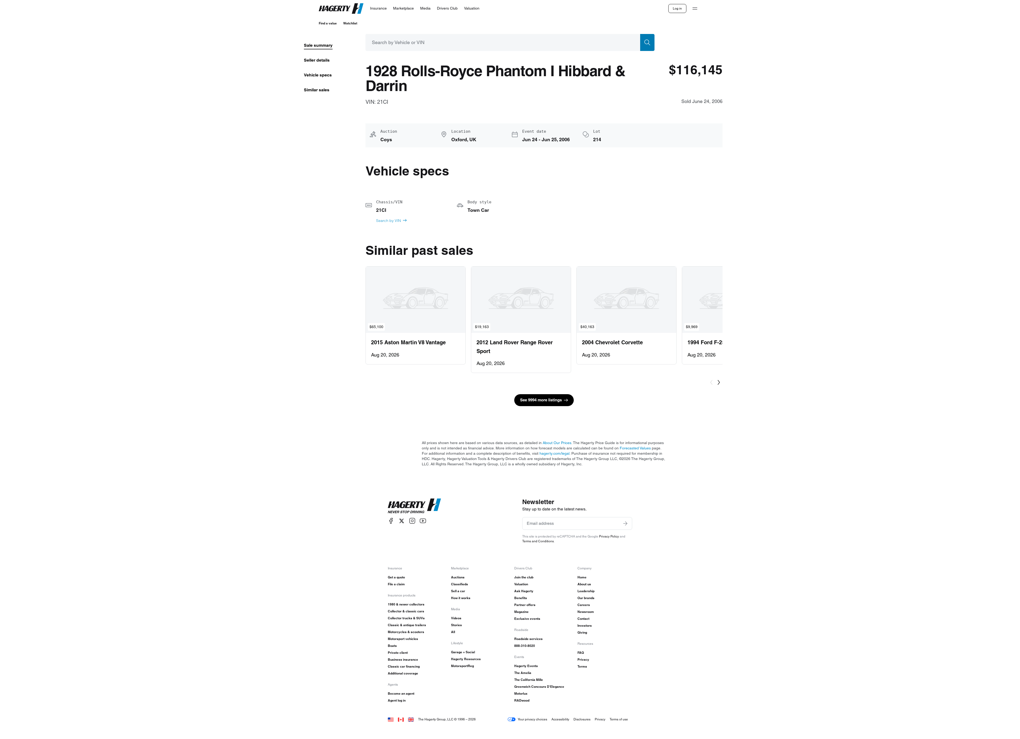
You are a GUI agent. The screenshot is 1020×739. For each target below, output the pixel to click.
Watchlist (350, 23)
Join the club (523, 577)
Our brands (585, 598)
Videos (456, 618)
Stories (456, 625)
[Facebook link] (391, 520)
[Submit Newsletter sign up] (625, 523)
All (453, 632)
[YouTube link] (423, 520)
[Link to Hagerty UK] (411, 719)
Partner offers (525, 605)
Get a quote (396, 577)
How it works (460, 598)
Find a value (328, 23)
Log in (677, 8)
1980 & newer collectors (406, 604)
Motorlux (521, 693)
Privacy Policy (609, 536)
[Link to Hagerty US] (391, 719)
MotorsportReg (462, 666)
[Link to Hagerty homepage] (414, 506)
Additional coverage (403, 673)
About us (584, 584)
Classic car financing (404, 666)
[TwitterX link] (401, 520)
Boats (392, 645)
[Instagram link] (412, 520)
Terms (582, 666)
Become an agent (401, 693)
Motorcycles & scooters (406, 632)
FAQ (580, 652)
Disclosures (581, 719)
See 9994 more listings (541, 400)
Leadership (585, 591)
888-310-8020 (524, 645)
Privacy (583, 659)
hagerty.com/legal (554, 453)
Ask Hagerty (523, 591)
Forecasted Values (635, 448)
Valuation (521, 584)
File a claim (396, 584)
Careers (583, 605)
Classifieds (459, 584)
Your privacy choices (532, 719)
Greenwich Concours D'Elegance (539, 686)
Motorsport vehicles (403, 639)
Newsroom (585, 611)
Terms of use (619, 719)
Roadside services (528, 639)
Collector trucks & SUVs (406, 618)
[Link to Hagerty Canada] (401, 719)
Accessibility (560, 719)
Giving (582, 632)
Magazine (521, 611)
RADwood (521, 700)
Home (581, 577)
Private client (398, 652)
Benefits (520, 598)
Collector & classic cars (406, 611)
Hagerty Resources (466, 659)
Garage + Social (463, 652)
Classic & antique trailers (407, 625)
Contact (583, 618)
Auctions (458, 577)
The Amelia (522, 672)
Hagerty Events (526, 666)
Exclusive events (527, 618)
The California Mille (528, 679)
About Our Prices (557, 443)
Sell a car (458, 591)
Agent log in (397, 700)
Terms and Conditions (538, 541)
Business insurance (403, 659)
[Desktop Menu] (694, 8)
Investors (584, 625)
